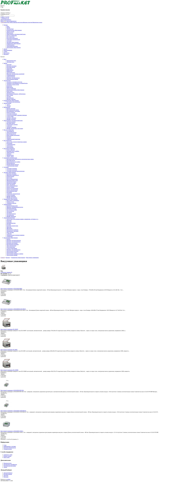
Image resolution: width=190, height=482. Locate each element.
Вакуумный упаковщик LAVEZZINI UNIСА (12, 431)
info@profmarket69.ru (6, 19)
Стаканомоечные (11, 144)
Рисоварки (9, 192)
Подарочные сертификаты (10, 464)
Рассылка (6, 476)
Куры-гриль (10, 91)
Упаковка (9, 153)
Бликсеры (9, 221)
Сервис (5, 51)
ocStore (8, 479)
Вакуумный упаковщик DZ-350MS (9, 370)
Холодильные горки (12, 252)
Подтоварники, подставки (13, 111)
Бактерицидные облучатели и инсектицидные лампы (20, 159)
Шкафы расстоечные (12, 197)
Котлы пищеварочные (12, 179)
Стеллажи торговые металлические (15, 171)
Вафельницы (10, 87)
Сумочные (9, 125)
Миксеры (9, 227)
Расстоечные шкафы (12, 209)
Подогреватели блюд (12, 191)
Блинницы (9, 86)
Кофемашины (10, 70)
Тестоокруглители (11, 213)
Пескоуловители (11, 163)
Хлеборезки (10, 236)
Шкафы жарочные (11, 196)
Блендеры (9, 64)
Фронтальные (10, 147)
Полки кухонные (11, 112)
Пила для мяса (10, 232)
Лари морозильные (11, 245)
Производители (8, 463)
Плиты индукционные (12, 188)
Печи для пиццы (11, 184)
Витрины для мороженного (13, 241)
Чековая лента (10, 155)
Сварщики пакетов (11, 203)
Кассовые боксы (11, 123)
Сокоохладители (11, 76)
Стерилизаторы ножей (12, 165)
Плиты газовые (10, 187)
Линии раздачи (10, 31)
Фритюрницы (10, 98)
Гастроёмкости (10, 131)
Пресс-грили (10, 95)
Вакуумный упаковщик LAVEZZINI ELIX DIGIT (13, 309)
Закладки (6, 475)
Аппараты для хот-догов (13, 84)
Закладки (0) (8, 22)
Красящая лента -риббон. (13, 151)
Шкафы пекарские (11, 216)
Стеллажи (9, 41)
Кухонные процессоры (12, 225)
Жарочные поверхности (13, 175)
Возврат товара (7, 456)
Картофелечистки (11, 223)
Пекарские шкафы (11, 183)
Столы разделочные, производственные (17, 115)
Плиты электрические (12, 189)
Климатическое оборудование (14, 30)
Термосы (9, 137)
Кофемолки (9, 71)
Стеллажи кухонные (12, 113)
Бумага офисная (11, 149)
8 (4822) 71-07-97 (5, 17)
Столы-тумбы (10, 116)
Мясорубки (9, 228)
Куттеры (9, 224)
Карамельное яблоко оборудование (15, 90)
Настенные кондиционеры (13, 101)
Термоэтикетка (10, 152)
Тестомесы (9, 212)
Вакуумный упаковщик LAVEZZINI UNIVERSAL (13, 410)
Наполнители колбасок (12, 229)
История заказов (8, 474)
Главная (3, 22)
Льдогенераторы (11, 72)
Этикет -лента (10, 156)
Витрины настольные (12, 243)
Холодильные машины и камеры (15, 253)
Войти (2, 21)
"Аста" (8, 104)
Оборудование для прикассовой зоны (16, 34)
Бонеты (8, 239)
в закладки (3, 294)
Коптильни (9, 177)
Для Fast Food (10, 29)
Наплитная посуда (11, 133)
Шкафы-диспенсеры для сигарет (15, 128)
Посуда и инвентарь (12, 35)
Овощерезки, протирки (12, 231)
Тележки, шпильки (11, 117)
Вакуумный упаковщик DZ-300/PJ (9, 329)
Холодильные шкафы (12, 255)
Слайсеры (9, 233)
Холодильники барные (12, 79)
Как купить (6, 53)
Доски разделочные (11, 132)
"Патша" (9, 105)
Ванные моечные (11, 108)
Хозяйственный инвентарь (13, 139)
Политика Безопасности (10, 447)
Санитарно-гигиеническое (13, 39)
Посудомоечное (10, 37)
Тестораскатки (10, 215)
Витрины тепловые (11, 66)
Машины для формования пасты (15, 207)
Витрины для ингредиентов (14, 240)
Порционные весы (11, 60)
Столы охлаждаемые (12, 248)
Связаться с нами (8, 454)
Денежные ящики (11, 121)
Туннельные (10, 145)
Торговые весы (10, 62)
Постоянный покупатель (17, 22)
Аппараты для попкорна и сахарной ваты (17, 83)
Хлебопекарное (10, 45)
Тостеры (9, 96)
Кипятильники (10, 176)
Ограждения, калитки (12, 124)
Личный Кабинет (8, 472)
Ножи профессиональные (13, 135)
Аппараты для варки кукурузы (14, 82)
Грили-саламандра (11, 88)
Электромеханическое (12, 46)
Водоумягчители (11, 67)
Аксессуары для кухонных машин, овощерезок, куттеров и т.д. (22, 219)
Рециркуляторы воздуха (13, 164)
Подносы (9, 136)
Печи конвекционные (12, 185)
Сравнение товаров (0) (6, 272)
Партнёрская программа (10, 465)
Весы (8, 26)
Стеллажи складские (12, 169)
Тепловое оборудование (13, 42)
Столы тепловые (11, 195)
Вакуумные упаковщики (13, 200)
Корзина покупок (27, 22)
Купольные (9, 143)
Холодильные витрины (12, 251)
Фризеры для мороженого (13, 78)
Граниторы (9, 68)
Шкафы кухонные (11, 119)
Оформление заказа (37, 22)
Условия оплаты (8, 449)
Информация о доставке (10, 446)
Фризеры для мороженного (13, 249)
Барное (8, 27)
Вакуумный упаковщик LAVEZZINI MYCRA (12, 390)
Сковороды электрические (13, 193)
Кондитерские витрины (13, 244)
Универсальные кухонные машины (15, 235)
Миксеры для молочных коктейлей (15, 74)
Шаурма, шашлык (11, 99)
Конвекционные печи (12, 205)
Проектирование (8, 50)
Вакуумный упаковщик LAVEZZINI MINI (11, 288)
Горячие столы (10, 201)
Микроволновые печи (12, 180)
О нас (5, 445)
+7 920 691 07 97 (5, 18)
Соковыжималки (11, 75)
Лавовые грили (10, 92)
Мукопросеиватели (11, 208)
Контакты (6, 54)
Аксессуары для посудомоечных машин (17, 141)
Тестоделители (10, 211)
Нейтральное (10, 33)
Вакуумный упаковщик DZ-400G (9, 349)
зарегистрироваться (11, 21)
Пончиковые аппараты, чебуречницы (16, 94)
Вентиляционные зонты (13, 109)
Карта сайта (7, 457)
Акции (5, 49)
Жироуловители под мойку (13, 161)
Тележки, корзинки (11, 127)
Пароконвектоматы (11, 181)
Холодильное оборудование (14, 47)
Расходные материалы (12, 38)
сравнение (3, 295)
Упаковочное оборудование (13, 43)
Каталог (6, 25)
